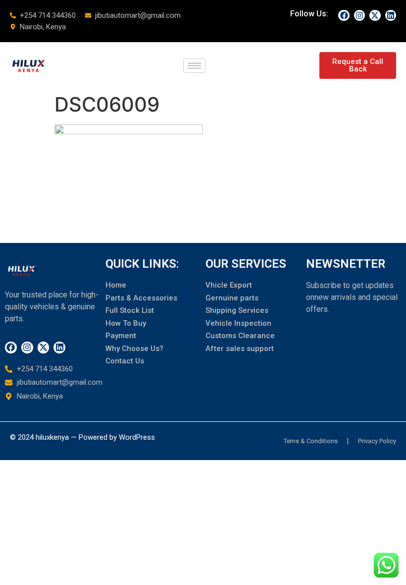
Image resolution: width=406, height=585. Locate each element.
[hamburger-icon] (194, 65)
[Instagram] (359, 15)
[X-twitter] (374, 15)
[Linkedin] (390, 15)
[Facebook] (343, 15)
